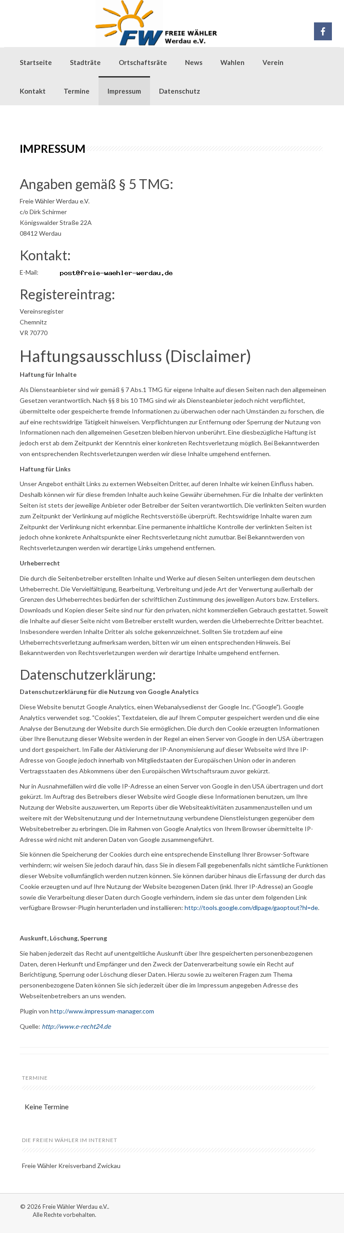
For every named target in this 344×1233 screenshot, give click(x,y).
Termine (77, 91)
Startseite (36, 62)
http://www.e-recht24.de (76, 1026)
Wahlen (232, 62)
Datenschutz (179, 91)
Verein (273, 62)
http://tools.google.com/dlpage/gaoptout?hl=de (251, 907)
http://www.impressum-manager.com (102, 1011)
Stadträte (85, 62)
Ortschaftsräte (143, 62)
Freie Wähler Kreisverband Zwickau (71, 1165)
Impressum (124, 91)
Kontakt (33, 91)
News (193, 62)
